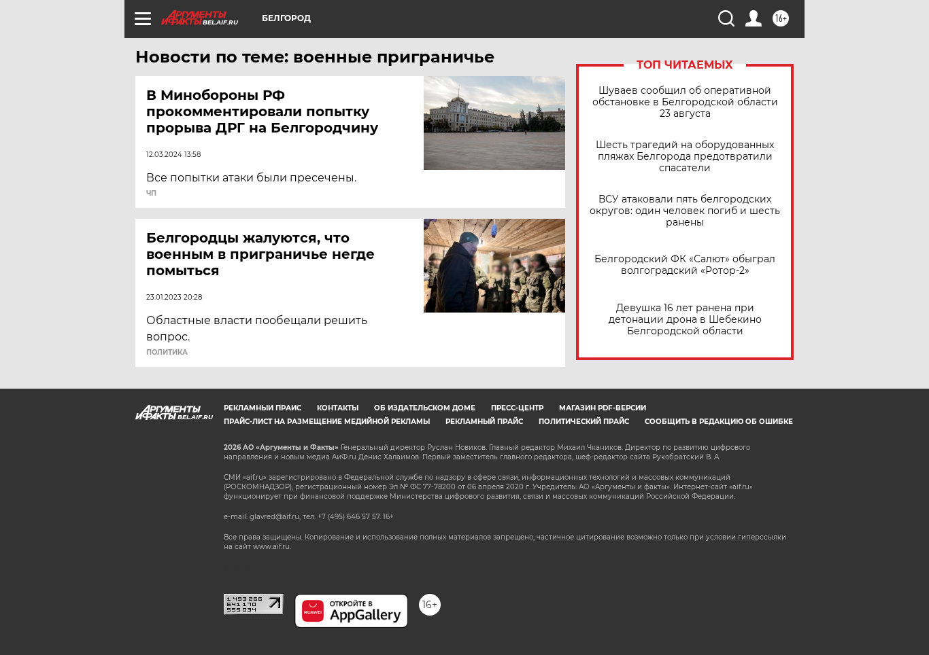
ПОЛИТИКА (167, 352)
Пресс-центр (517, 408)
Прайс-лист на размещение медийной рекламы (327, 421)
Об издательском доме (424, 408)
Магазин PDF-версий (602, 408)
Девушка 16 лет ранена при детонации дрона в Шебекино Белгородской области (685, 319)
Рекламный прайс (262, 408)
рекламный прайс (484, 421)
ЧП (151, 193)
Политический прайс (584, 421)
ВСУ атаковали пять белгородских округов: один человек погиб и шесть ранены (685, 211)
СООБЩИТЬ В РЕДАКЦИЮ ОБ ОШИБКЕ (719, 421)
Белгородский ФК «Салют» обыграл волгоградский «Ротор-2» (684, 265)
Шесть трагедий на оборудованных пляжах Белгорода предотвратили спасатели (685, 156)
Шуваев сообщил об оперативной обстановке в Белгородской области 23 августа (685, 102)
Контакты (337, 408)
